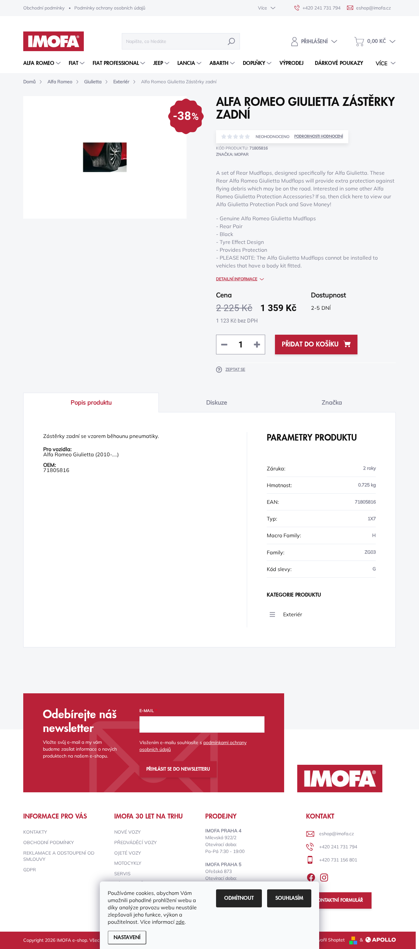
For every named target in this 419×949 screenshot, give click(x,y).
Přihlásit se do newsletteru (178, 769)
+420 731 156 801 (338, 860)
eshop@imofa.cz (336, 834)
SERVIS (122, 874)
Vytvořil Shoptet (328, 940)
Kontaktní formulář (339, 900)
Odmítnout (239, 898)
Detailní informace (236, 278)
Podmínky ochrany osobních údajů (109, 8)
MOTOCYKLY (127, 863)
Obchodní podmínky (43, 8)
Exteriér (292, 614)
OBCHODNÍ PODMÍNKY (48, 842)
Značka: (232, 154)
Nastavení (127, 937)
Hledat (231, 41)
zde (180, 922)
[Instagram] (324, 876)
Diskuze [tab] (216, 402)
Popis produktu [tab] (91, 402)
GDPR (29, 870)
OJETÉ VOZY (127, 853)
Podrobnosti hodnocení (318, 136)
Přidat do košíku (310, 344)
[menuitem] (42, 63)
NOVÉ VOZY (127, 832)
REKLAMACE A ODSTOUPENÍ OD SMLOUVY (58, 856)
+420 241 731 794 (338, 847)
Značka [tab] (332, 402)
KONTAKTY (35, 832)
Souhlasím (289, 898)
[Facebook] (311, 876)
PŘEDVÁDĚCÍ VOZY (135, 842)
